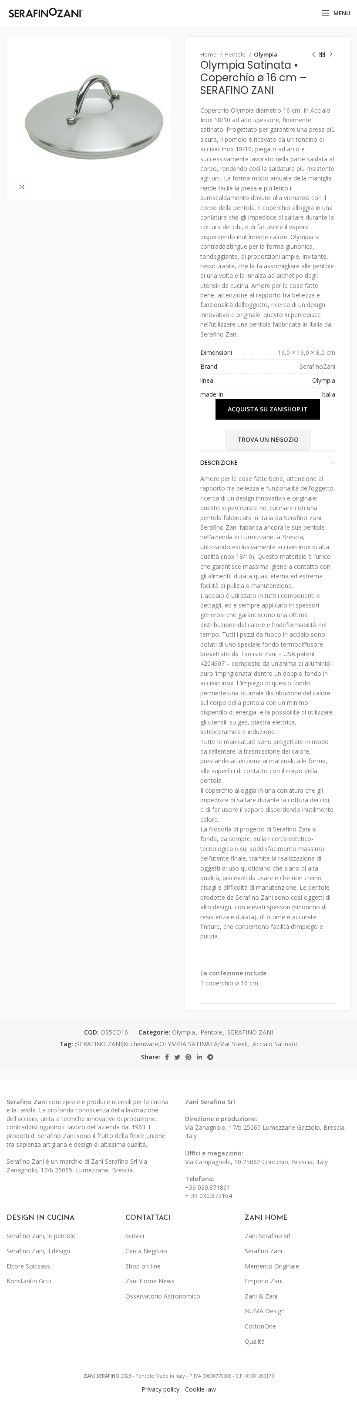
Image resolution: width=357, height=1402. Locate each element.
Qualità (255, 1341)
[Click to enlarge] (21, 187)
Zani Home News (150, 1281)
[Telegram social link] (210, 1057)
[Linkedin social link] (199, 1057)
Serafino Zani (263, 1251)
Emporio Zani (264, 1281)
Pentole (236, 54)
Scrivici (134, 1236)
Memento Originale (272, 1266)
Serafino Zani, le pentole (41, 1236)
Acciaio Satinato (275, 1044)
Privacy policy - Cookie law (178, 1389)
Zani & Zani (261, 1296)
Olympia (265, 54)
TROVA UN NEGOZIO (268, 439)
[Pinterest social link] (188, 1057)
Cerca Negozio (146, 1251)
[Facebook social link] (167, 1057)
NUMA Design (265, 1311)
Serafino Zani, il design (38, 1251)
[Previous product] (313, 54)
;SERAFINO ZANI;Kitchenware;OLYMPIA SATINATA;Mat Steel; (161, 1044)
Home (209, 54)
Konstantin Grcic (30, 1281)
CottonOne (260, 1326)
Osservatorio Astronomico (162, 1296)
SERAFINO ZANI (250, 1032)
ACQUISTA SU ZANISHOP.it (268, 409)
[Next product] (331, 54)
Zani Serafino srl (267, 1236)
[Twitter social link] (177, 1057)
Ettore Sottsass (28, 1266)
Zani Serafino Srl (210, 1102)
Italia (328, 394)
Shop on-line (143, 1266)
